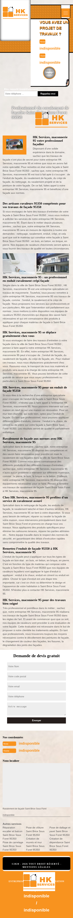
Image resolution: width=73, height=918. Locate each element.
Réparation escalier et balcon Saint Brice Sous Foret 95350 (12, 833)
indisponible (50, 48)
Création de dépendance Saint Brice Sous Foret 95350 (59, 844)
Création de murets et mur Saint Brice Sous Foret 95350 (35, 844)
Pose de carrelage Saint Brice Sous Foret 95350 (13, 846)
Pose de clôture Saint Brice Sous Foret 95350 (35, 831)
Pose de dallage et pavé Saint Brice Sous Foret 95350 (59, 831)
